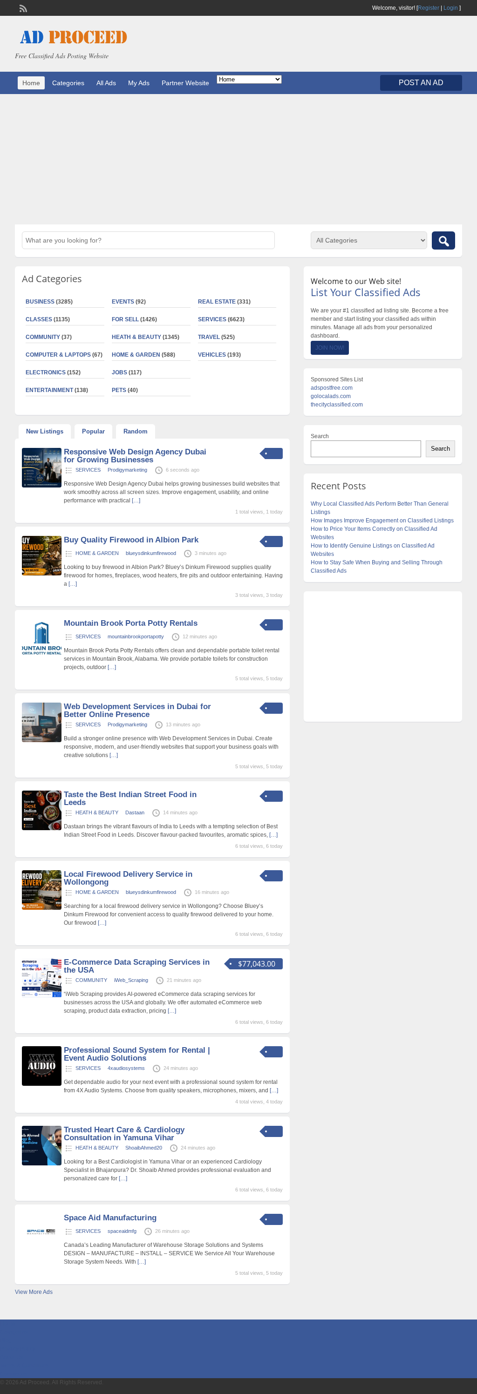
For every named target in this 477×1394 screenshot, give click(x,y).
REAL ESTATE (217, 301)
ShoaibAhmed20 (143, 1147)
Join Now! (329, 348)
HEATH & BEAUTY (136, 337)
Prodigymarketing (127, 470)
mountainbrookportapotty (136, 636)
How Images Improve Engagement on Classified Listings (382, 520)
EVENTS (123, 301)
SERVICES (212, 319)
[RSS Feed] (22, 7)
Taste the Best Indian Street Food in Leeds (130, 798)
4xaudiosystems (126, 1068)
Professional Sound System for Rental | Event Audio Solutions (137, 1054)
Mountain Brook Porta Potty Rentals (131, 623)
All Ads (106, 83)
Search (320, 436)
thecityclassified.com (337, 404)
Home (31, 83)
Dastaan (134, 812)
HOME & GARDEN (136, 355)
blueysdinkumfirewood (151, 553)
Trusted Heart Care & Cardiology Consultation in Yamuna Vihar (124, 1133)
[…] (136, 500)
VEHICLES (212, 355)
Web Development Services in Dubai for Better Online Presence (137, 710)
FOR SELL (125, 319)
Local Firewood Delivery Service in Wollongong (128, 878)
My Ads (139, 83)
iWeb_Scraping (131, 980)
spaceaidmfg (122, 1231)
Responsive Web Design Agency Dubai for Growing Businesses (135, 455)
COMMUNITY (91, 980)
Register (428, 8)
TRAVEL (209, 337)
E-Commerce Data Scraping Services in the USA (137, 966)
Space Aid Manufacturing (110, 1217)
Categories (68, 83)
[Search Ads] (443, 240)
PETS (119, 390)
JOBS (119, 372)
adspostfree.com (332, 388)
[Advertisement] (238, 159)
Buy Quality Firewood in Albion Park (131, 539)
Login (450, 8)
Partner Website (185, 83)
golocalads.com (331, 396)
